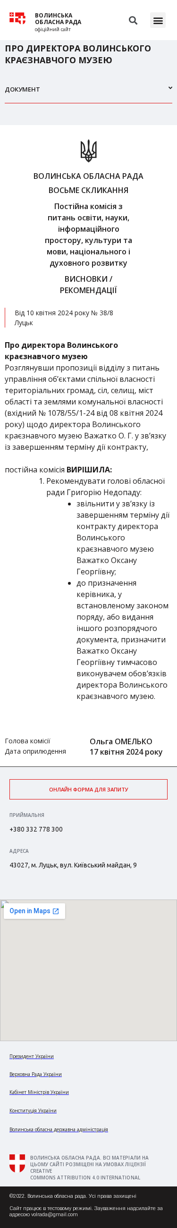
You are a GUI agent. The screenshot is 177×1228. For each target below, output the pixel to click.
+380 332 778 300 (36, 829)
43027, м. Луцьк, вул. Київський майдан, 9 (73, 865)
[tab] (88, 93)
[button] (158, 20)
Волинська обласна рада (58, 18)
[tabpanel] (88, 445)
